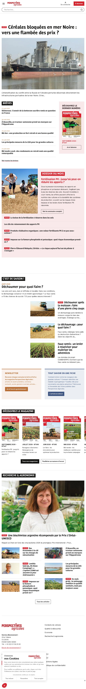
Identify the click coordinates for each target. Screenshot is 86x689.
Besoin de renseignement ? (11, 648)
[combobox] (43, 10)
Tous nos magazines (30, 461)
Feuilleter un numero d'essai (53, 461)
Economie (48, 632)
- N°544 (70, 444)
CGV (46, 658)
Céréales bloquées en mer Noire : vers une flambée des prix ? (39, 30)
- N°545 (50, 444)
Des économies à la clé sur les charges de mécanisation (30, 552)
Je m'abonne (71, 147)
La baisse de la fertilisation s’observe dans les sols (32, 218)
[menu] (3, 3)
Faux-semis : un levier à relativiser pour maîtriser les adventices (70, 348)
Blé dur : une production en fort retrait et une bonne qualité (27, 133)
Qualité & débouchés (53, 629)
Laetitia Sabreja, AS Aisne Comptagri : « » (30, 569)
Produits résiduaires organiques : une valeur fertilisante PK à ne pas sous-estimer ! (39, 232)
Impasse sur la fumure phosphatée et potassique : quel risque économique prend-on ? (42, 241)
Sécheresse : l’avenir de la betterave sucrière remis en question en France (29, 112)
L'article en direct (56, 394)
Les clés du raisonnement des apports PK (22, 224)
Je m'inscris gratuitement (16, 389)
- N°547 (69, 142)
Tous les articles (43, 602)
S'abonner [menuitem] (79, 3)
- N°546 (30, 444)
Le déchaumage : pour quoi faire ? (70, 326)
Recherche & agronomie (54, 636)
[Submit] (81, 10)
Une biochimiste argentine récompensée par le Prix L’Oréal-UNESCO (39, 537)
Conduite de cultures (53, 625)
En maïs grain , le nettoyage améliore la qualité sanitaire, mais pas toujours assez (74, 583)
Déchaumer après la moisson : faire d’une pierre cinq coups (71, 305)
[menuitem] (65, 3)
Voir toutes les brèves (10, 161)
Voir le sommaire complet (52, 211)
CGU (46, 654)
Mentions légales (51, 661)
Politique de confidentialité (55, 665)
